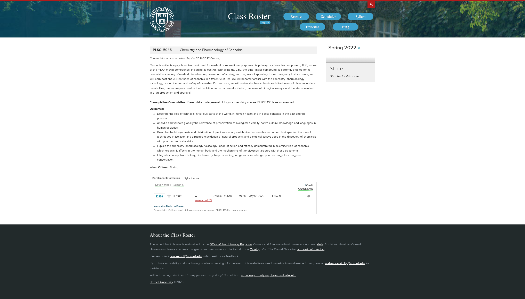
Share (336, 69)
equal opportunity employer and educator (268, 275)
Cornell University (161, 282)
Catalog (255, 249)
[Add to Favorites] (169, 196)
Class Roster (249, 16)
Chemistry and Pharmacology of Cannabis (211, 50)
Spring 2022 (343, 48)
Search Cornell (371, 4)
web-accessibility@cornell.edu (345, 263)
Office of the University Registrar (231, 244)
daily (320, 244)
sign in (265, 22)
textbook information (310, 249)
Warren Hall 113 (203, 200)
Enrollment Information (166, 178)
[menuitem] (296, 16)
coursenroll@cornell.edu (186, 256)
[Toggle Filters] (350, 60)
